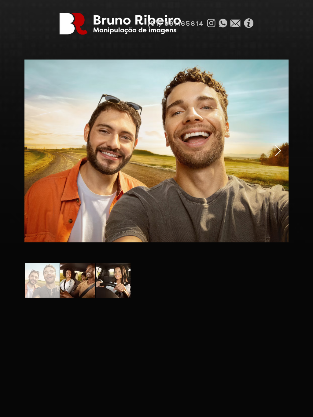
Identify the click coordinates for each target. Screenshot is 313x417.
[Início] (120, 23)
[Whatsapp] (222, 23)
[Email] (235, 23)
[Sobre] (248, 23)
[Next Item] (278, 151)
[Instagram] (211, 23)
